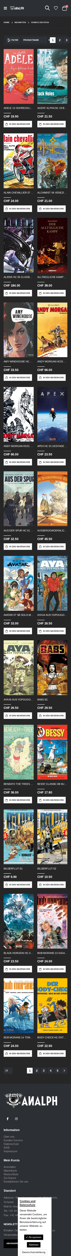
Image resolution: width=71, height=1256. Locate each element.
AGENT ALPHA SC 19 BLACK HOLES (52, 108)
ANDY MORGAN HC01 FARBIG (52, 361)
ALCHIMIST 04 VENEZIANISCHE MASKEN (52, 192)
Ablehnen (34, 1244)
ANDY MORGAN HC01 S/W (19, 446)
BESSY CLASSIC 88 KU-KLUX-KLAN (52, 784)
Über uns (9, 1136)
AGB (6, 1147)
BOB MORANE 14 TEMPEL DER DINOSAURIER (19, 1037)
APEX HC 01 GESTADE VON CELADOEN (52, 446)
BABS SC (42, 699)
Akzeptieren (34, 1237)
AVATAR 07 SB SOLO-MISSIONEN (19, 614)
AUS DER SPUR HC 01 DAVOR (19, 530)
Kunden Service (13, 1140)
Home (6, 22)
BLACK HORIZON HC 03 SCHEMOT (19, 953)
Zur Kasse (10, 1177)
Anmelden (10, 1166)
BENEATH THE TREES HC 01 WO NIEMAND (19, 784)
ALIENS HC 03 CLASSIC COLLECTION (19, 277)
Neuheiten (20, 22)
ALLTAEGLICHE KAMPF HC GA (52, 277)
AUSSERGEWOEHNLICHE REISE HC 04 (52, 530)
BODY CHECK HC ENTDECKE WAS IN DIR (52, 1037)
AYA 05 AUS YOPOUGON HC (19, 699)
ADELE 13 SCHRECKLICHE (19, 108)
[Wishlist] (56, 8)
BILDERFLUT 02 (46, 868)
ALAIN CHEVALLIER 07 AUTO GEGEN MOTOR (19, 192)
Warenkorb (10, 1170)
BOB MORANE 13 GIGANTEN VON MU (52, 953)
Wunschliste (11, 1174)
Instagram (16, 1118)
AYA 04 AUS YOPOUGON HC (52, 614)
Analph (17, 1206)
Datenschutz (11, 1143)
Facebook (7, 1118)
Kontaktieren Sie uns (16, 1181)
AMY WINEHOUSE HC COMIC (19, 361)
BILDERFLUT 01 (13, 868)
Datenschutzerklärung (33, 1252)
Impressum (10, 1151)
